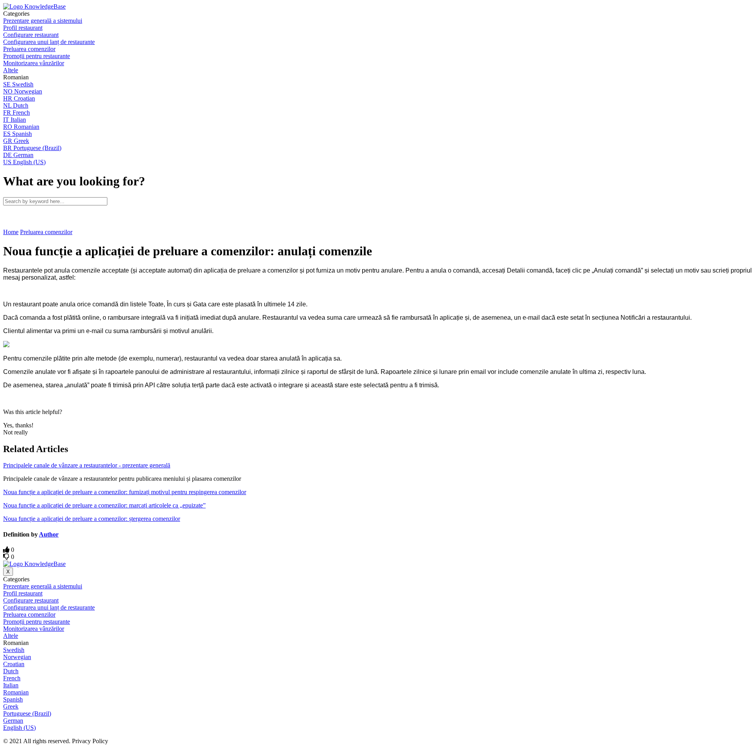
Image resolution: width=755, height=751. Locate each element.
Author (49, 534)
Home (10, 232)
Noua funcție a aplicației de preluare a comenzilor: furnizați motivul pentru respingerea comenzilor (124, 492)
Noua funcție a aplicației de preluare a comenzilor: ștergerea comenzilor (91, 518)
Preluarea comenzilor (46, 232)
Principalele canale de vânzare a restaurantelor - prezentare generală (86, 465)
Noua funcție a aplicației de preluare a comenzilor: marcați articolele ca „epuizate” (104, 505)
